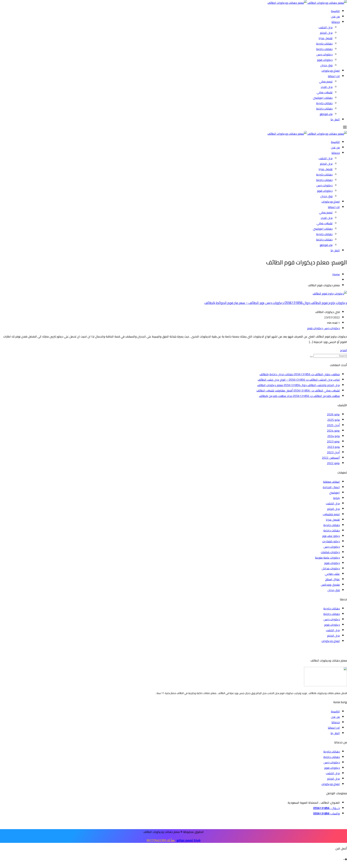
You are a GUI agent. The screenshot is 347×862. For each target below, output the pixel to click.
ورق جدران (326, 65)
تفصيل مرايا (326, 38)
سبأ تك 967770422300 (161, 840)
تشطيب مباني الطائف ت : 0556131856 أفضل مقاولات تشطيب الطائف (298, 390)
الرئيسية (335, 11)
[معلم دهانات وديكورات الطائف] (307, 2)
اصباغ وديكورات (331, 70)
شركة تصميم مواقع (188, 840)
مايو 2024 (333, 436)
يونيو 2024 (333, 430)
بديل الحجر (327, 87)
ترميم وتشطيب (331, 514)
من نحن (335, 16)
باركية (336, 498)
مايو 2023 (333, 447)
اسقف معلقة (331, 481)
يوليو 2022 (333, 463)
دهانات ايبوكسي (323, 97)
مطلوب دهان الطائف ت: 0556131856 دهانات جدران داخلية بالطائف (300, 374)
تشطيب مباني (325, 92)
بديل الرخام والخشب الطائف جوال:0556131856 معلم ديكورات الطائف (298, 385)
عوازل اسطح (332, 579)
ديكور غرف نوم (331, 536)
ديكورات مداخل (331, 568)
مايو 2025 (333, 419)
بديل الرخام (326, 32)
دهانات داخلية (324, 49)
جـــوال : (334, 808)
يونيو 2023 (333, 441)
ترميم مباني (326, 81)
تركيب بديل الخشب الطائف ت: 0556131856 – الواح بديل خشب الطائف (299, 379)
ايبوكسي (334, 492)
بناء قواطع (326, 114)
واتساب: (326, 813)
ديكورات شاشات (330, 552)
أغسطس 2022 (331, 457)
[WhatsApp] (343, 854)
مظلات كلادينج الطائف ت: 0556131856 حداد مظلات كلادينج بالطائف (299, 396)
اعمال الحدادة (331, 487)
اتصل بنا (335, 119)
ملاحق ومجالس (330, 584)
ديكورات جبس (324, 54)
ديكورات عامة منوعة (327, 557)
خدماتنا (335, 22)
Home (336, 274)
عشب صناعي (332, 573)
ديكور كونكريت (331, 541)
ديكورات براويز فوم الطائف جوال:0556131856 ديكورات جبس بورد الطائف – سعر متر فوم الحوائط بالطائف (275, 303)
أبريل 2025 (333, 425)
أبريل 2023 (333, 452)
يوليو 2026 (333, 414)
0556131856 (321, 808)
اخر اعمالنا (334, 76)
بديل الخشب (326, 27)
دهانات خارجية (324, 43)
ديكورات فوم (325, 59)
